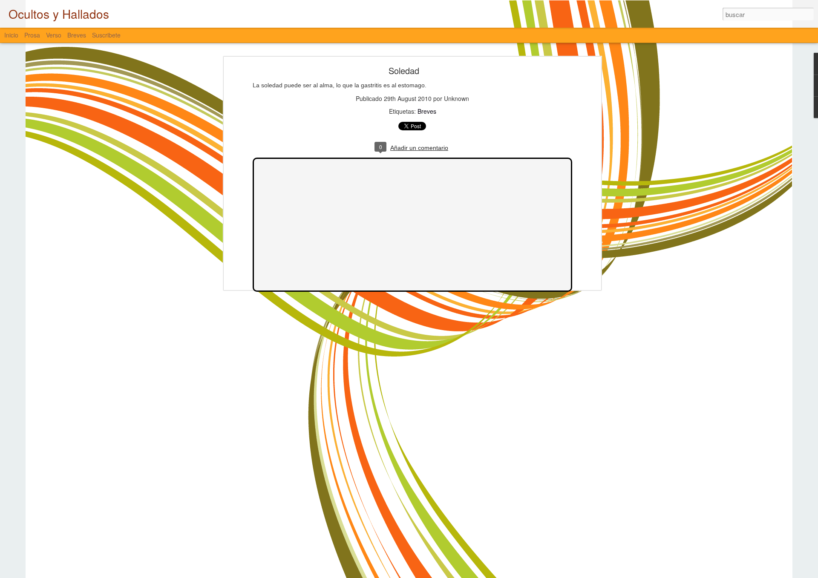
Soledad (404, 70)
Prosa (32, 35)
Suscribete (106, 35)
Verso (53, 35)
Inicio (11, 35)
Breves (427, 111)
